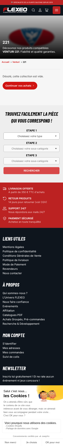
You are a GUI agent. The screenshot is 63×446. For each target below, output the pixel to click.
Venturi (16, 62)
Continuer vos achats (18, 85)
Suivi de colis (11, 356)
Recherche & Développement (21, 323)
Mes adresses (11, 348)
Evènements (10, 306)
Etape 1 (31, 130)
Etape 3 (31, 155)
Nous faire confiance (16, 302)
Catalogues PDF (13, 315)
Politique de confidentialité (19, 251)
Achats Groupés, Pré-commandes (24, 319)
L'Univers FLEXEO (14, 297)
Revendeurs (10, 268)
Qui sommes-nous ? (15, 293)
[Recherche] (33, 10)
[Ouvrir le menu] (56, 10)
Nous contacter (12, 273)
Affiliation (9, 310)
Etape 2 (31, 143)
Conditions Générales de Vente (22, 255)
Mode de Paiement (14, 264)
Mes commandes (13, 352)
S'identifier (9, 343)
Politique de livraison (16, 260)
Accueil (5, 62)
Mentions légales (13, 247)
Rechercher (32, 170)
